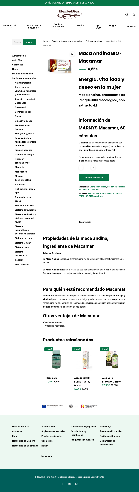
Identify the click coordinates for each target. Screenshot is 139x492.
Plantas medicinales (22, 73)
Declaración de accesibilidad (107, 443)
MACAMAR (94, 196)
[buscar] (126, 14)
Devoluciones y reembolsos (78, 433)
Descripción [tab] (84, 222)
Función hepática (23, 150)
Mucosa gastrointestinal (23, 178)
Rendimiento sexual (25, 205)
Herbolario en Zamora (23, 441)
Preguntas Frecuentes (82, 439)
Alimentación (19, 55)
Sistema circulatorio (25, 210)
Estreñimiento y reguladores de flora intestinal (25, 142)
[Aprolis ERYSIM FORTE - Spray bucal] (84, 359)
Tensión (19, 260)
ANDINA (91, 193)
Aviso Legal (106, 426)
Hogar (15, 69)
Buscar (29, 42)
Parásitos (20, 184)
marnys (103, 196)
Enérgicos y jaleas (24, 133)
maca (98, 193)
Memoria (19, 167)
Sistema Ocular (23, 243)
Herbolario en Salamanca (25, 445)
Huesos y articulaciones (22, 161)
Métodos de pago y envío (84, 426)
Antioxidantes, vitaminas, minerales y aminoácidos (25, 91)
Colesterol (20, 107)
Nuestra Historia (20, 426)
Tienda (55, 41)
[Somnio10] (56, 359)
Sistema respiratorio (21, 253)
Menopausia (21, 171)
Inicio (45, 41)
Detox (18, 116)
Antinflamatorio (23, 83)
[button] (72, 54)
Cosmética (17, 64)
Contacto (17, 431)
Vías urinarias (22, 264)
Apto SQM (17, 60)
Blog (14, 436)
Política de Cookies (110, 436)
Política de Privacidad (111, 431)
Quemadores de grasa (23, 199)
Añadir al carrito (94, 177)
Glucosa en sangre (24, 154)
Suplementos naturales (24, 78)
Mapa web (46, 456)
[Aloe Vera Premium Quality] (112, 359)
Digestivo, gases (23, 121)
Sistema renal (22, 247)
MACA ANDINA (108, 193)
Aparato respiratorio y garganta (25, 101)
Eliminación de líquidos (22, 127)
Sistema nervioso (24, 238)
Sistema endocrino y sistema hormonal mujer (25, 218)
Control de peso (23, 112)
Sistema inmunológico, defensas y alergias (25, 230)
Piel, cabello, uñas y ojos (25, 191)
